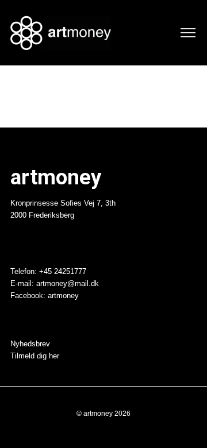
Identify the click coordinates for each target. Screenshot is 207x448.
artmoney (63, 296)
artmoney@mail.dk (67, 284)
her (54, 356)
